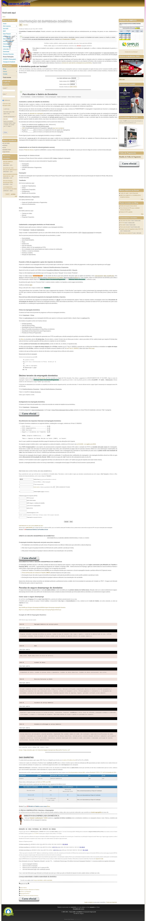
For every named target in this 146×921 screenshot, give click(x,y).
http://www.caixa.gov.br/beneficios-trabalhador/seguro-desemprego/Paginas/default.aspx (40, 609)
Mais (142, 199)
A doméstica (6, 44)
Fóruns (5, 71)
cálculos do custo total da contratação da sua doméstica (77, 63)
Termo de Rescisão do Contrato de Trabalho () (36, 572)
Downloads (6, 51)
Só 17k (122, 222)
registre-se (91, 902)
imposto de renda (99, 858)
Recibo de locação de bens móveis (128, 206)
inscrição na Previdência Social (69, 760)
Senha (4, 94)
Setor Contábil (7, 36)
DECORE (5, 28)
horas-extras (33, 277)
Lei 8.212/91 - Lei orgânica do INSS (86, 444)
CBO (23, 128)
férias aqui (91, 348)
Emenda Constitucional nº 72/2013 (39, 818)
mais (16, 196)
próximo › (13, 194)
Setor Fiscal (6, 39)
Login (85, 902)
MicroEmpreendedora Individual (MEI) (77, 772)
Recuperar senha (7, 105)
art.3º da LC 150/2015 (73, 348)
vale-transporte (99, 275)
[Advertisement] (131, 178)
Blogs (4, 69)
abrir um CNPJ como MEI (44, 782)
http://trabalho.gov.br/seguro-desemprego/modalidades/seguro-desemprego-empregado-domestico (42, 607)
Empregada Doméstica (25, 893)
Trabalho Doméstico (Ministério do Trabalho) (29, 889)
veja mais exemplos (58, 128)
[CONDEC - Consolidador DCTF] (131, 148)
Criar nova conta (7, 103)
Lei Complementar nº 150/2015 (68, 39)
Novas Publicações (8, 56)
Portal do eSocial (29, 149)
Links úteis (6, 49)
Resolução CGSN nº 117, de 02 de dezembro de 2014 (103, 772)
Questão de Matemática (10, 116)
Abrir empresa (7, 26)
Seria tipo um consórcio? (126, 233)
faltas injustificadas (109, 275)
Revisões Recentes (8, 54)
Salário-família (37, 487)
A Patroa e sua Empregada (25, 891)
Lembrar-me (7, 100)
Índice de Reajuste (8, 41)
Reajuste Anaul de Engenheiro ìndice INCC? (131, 229)
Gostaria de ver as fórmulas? (131, 51)
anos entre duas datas (125, 220)
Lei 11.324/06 (35, 833)
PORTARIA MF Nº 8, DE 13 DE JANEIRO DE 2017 (31, 525)
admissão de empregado (36, 113)
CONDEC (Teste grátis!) (9, 59)
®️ (31, 1)
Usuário (5, 88)
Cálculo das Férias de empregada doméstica (29, 895)
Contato (5, 74)
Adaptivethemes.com (78, 919)
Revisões (25, 24)
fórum (48, 806)
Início (4, 16)
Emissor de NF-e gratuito (126, 212)
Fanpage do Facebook (9, 62)
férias (76, 277)
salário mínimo (73, 86)
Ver (21, 24)
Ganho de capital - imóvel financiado (129, 193)
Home (4, 23)
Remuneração (7, 46)
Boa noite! (122, 224)
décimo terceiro (41, 378)
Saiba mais (122, 79)
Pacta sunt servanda (125, 227)
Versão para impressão (111, 902)
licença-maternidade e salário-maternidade (43, 880)
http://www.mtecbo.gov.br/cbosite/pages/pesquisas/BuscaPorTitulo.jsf (44, 750)
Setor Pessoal (7, 34)
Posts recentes (7, 77)
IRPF (4, 31)
